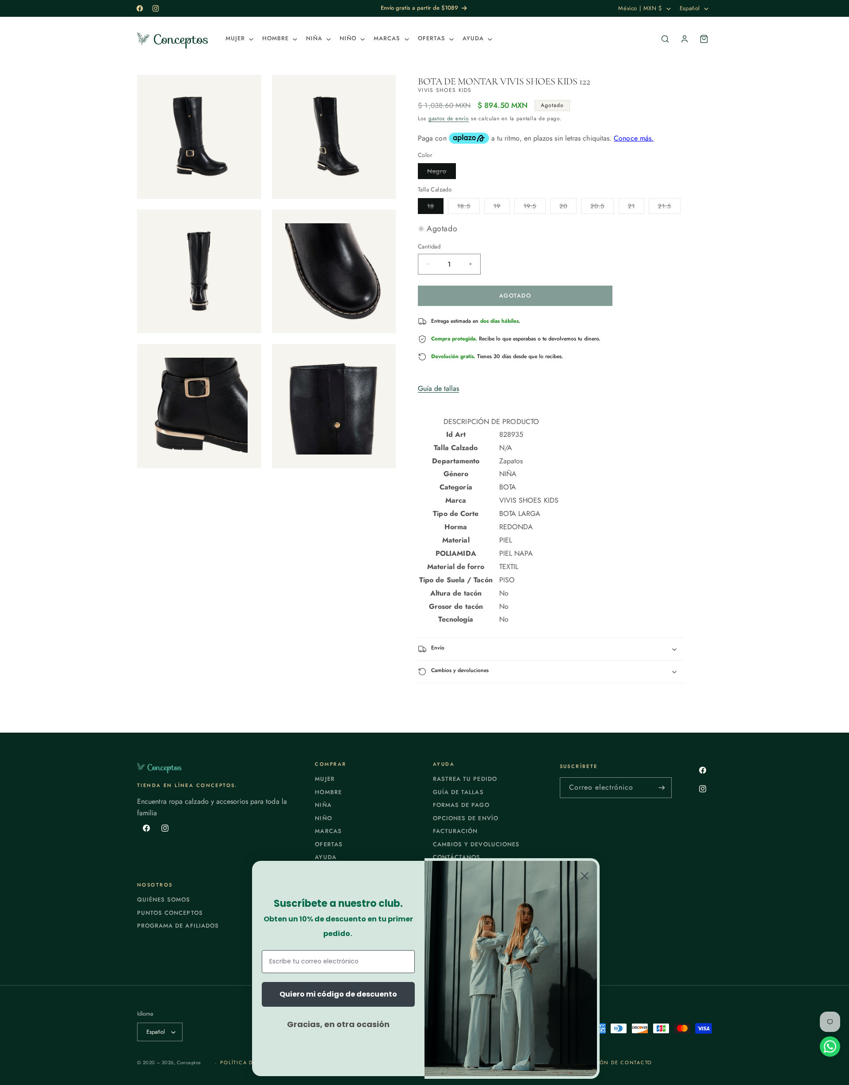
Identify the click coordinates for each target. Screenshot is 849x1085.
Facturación (455, 831)
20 (568, 207)
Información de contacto (609, 1062)
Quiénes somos (164, 899)
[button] (238, 39)
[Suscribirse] (661, 787)
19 (501, 207)
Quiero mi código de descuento (338, 994)
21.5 (669, 207)
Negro (441, 172)
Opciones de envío (465, 818)
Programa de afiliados (178, 925)
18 (435, 207)
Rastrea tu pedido (465, 779)
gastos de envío (448, 118)
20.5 (602, 207)
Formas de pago (461, 805)
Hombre (328, 792)
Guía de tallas (438, 388)
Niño (323, 818)
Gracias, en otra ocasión (338, 1024)
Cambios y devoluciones (476, 844)
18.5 (468, 207)
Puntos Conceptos (170, 913)
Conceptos (189, 1062)
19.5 (535, 207)
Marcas (328, 831)
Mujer (324, 779)
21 (636, 207)
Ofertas (328, 844)
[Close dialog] (584, 875)
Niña (323, 805)
